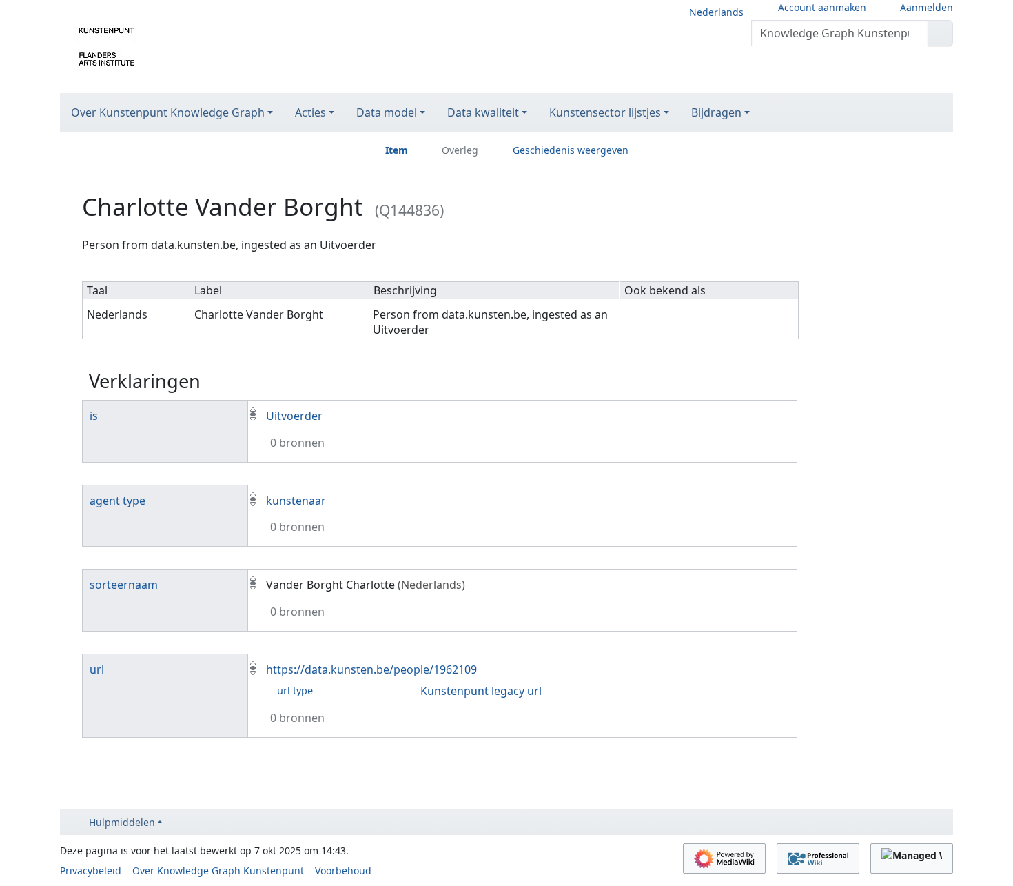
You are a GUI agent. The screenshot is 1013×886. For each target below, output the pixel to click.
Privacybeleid (90, 870)
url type (295, 690)
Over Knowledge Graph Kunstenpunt (218, 870)
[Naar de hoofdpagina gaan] (106, 45)
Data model (386, 112)
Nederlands (716, 12)
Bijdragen (716, 112)
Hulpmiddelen (122, 822)
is (94, 415)
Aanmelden (926, 7)
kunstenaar (296, 500)
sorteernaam (124, 584)
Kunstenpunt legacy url (481, 690)
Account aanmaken (822, 7)
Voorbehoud (343, 870)
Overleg (460, 150)
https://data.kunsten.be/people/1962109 (371, 669)
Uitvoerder (294, 415)
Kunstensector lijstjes (605, 112)
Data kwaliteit (483, 112)
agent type (117, 500)
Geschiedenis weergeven (570, 150)
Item (396, 150)
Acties (310, 112)
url (97, 669)
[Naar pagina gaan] (940, 33)
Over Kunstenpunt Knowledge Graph (168, 112)
